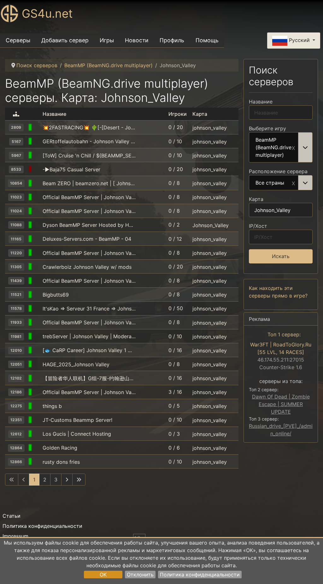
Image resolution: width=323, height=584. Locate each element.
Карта (256, 199)
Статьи (12, 516)
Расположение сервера (278, 171)
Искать (281, 256)
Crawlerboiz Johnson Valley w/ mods (87, 267)
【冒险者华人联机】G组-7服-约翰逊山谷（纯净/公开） (89, 378)
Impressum (15, 536)
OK (103, 574)
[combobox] (281, 147)
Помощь (207, 40)
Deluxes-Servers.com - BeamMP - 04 (87, 239)
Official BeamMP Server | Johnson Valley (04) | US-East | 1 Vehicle (89, 392)
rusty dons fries (61, 462)
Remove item (293, 147)
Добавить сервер (65, 40)
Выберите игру (267, 128)
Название (261, 101)
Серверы (18, 40)
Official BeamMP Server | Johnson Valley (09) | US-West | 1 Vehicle (89, 322)
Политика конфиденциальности (200, 574)
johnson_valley (209, 127)
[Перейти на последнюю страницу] (78, 480)
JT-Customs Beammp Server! (77, 420)
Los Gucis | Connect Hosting (77, 434)
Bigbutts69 (56, 295)
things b (52, 406)
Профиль (172, 40)
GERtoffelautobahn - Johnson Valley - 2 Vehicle (89, 141)
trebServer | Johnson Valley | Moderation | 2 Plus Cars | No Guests (89, 336)
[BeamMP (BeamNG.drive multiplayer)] (37, 127)
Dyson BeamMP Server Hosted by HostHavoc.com (89, 225)
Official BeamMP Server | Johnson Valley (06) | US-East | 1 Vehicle (89, 253)
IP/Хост (258, 226)
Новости (137, 40)
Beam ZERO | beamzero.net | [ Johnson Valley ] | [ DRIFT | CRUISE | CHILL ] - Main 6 (89, 183)
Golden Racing (60, 448)
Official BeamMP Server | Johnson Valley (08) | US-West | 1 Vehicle (89, 211)
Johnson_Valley (210, 225)
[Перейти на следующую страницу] (67, 480)
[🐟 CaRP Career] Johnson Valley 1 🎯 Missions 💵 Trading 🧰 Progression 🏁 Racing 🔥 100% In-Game (89, 350)
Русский (299, 40)
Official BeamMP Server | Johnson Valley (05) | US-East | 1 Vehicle (89, 281)
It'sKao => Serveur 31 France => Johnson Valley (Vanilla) (89, 308)
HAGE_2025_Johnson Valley (76, 364)
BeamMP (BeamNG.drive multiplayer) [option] (273, 147)
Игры (107, 40)
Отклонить (140, 574)
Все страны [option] (269, 183)
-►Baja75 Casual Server (71, 169)
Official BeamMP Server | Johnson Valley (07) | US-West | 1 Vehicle (89, 197)
